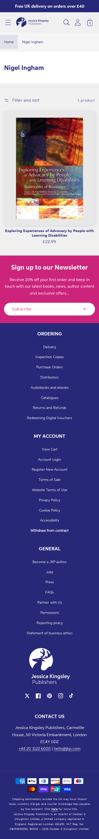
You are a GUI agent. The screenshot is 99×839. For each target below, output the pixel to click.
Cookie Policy (49, 510)
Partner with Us (49, 602)
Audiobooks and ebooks (50, 387)
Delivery (49, 347)
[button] (8, 22)
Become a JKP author (49, 562)
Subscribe (22, 309)
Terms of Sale (49, 479)
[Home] (32, 22)
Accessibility (49, 520)
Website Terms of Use (49, 490)
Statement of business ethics (50, 633)
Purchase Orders (49, 367)
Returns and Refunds (49, 407)
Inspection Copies (50, 357)
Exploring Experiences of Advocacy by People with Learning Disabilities (49, 232)
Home (9, 42)
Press (49, 582)
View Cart (49, 449)
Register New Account (50, 469)
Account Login (49, 459)
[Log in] (78, 22)
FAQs (49, 592)
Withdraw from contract (49, 530)
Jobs (49, 572)
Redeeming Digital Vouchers (49, 418)
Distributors (49, 377)
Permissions (49, 612)
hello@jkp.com (67, 748)
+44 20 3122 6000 (35, 748)
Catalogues (49, 397)
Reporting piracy (50, 623)
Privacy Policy (49, 500)
